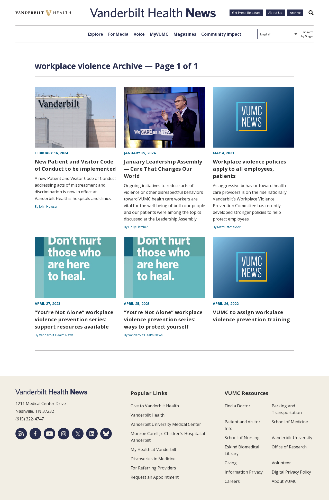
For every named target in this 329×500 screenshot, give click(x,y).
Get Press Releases (246, 13)
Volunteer (281, 463)
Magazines (184, 34)
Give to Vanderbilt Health (155, 406)
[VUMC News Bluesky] (106, 433)
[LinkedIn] (92, 433)
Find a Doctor (237, 406)
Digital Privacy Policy (291, 472)
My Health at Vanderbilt (153, 449)
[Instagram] (63, 433)
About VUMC (284, 481)
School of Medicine (290, 422)
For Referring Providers (153, 468)
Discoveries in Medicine (153, 458)
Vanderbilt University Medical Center (166, 424)
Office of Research (289, 447)
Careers (232, 481)
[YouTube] (49, 433)
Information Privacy (244, 472)
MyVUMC (159, 34)
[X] (78, 433)
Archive (295, 13)
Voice (139, 34)
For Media (118, 34)
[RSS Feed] (21, 433)
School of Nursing (242, 437)
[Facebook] (35, 433)
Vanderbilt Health (147, 415)
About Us (275, 13)
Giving (231, 463)
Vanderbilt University (292, 437)
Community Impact (221, 34)
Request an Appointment (155, 477)
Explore (95, 34)
